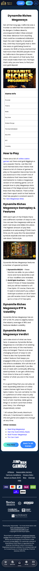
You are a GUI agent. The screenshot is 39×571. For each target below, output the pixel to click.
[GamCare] (10, 503)
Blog (24, 478)
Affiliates (10, 472)
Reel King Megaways (16, 429)
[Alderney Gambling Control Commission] (19, 515)
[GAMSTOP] (28, 503)
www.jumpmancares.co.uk (19, 529)
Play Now (11, 445)
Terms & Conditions (13, 475)
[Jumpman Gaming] (19, 467)
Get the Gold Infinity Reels (19, 432)
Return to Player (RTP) (12, 478)
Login (20, 3)
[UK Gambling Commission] (13, 510)
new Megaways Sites (15, 199)
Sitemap (31, 478)
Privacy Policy (28, 475)
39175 (17, 541)
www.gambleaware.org (18, 528)
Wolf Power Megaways (17, 434)
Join (29, 3)
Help (19, 480)
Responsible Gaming (24, 472)
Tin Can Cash (13, 437)
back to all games (28, 444)
